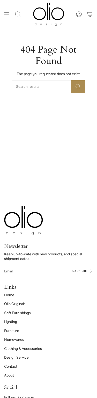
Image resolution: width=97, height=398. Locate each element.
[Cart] (89, 14)
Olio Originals (15, 304)
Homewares (14, 339)
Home (9, 295)
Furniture (11, 331)
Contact (10, 366)
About (9, 375)
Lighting (10, 322)
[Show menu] (7, 14)
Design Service (16, 357)
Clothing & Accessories (23, 348)
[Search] (78, 86)
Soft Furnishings (17, 313)
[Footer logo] (23, 220)
